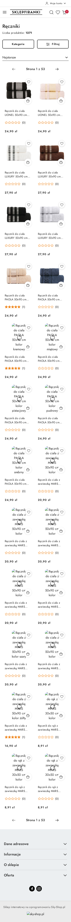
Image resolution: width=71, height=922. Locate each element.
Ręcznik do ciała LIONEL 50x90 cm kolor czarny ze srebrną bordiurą (16, 113)
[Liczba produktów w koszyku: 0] (64, 12)
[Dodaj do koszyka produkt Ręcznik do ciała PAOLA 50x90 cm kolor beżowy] (28, 285)
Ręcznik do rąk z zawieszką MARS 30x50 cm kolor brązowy (15, 789)
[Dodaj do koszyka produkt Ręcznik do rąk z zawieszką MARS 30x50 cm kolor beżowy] (61, 715)
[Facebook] (32, 888)
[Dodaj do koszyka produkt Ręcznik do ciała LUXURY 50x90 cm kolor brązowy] (61, 162)
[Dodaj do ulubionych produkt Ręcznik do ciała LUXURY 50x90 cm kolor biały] (29, 143)
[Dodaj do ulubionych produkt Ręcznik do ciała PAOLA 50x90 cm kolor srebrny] (29, 451)
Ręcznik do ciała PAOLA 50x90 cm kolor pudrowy (49, 420)
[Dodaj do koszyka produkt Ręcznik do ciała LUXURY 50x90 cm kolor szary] (61, 223)
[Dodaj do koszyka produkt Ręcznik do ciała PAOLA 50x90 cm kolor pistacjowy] (28, 407)
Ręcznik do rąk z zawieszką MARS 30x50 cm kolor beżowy (48, 728)
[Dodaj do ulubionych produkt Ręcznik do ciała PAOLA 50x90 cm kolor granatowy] (62, 266)
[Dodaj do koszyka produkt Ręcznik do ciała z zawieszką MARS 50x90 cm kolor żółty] (28, 715)
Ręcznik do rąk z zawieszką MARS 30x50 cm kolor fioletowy (48, 789)
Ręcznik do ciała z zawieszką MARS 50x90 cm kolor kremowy (16, 605)
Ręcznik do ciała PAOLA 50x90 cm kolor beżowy (15, 297)
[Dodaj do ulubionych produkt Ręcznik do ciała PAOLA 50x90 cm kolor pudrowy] (62, 389)
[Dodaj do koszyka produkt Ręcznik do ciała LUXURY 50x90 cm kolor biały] (28, 162)
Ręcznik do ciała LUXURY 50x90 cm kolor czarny (16, 236)
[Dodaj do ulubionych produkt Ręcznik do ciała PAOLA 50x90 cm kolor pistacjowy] (29, 389)
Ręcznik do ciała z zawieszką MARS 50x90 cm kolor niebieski (49, 605)
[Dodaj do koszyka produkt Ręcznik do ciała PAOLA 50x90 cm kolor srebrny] (28, 469)
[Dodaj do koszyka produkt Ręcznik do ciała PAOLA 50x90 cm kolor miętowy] (61, 346)
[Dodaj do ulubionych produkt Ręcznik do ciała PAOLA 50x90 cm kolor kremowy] (29, 328)
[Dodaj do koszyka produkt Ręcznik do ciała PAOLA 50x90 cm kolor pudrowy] (61, 407)
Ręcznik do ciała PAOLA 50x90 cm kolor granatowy (49, 297)
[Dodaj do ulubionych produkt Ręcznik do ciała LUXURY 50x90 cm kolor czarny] (29, 205)
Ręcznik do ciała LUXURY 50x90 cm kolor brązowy (49, 174)
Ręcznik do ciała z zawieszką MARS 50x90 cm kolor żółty (17, 728)
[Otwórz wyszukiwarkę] (51, 12)
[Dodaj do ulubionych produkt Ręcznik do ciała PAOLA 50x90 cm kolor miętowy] (62, 328)
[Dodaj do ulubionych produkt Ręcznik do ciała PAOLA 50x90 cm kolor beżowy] (29, 266)
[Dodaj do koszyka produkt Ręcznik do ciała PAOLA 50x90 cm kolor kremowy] (28, 346)
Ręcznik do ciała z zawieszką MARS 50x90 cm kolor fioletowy (49, 543)
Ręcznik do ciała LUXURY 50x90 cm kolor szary (49, 236)
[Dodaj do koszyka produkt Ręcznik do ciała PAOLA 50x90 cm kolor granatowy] (61, 285)
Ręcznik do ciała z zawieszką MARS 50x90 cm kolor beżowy (49, 482)
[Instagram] (39, 888)
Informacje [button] (12, 854)
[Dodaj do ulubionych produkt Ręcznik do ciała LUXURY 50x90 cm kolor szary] (62, 205)
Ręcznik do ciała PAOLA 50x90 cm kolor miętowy (49, 359)
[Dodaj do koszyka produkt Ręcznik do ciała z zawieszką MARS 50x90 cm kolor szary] (28, 653)
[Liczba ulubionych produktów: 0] (58, 12)
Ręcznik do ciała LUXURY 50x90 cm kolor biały (16, 174)
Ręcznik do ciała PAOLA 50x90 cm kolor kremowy (15, 359)
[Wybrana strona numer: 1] (35, 69)
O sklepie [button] (11, 864)
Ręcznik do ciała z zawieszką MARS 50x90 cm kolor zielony (49, 666)
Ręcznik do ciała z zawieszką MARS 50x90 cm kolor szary (18, 666)
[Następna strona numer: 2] (57, 69)
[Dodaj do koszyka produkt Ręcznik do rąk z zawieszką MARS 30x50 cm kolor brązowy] (28, 776)
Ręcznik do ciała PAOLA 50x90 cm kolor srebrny (15, 482)
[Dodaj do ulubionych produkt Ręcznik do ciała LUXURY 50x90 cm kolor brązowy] (62, 143)
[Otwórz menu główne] (4, 12)
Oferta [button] (9, 875)
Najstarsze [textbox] (9, 57)
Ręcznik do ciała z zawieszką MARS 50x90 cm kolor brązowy (16, 543)
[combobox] (35, 57)
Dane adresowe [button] (16, 843)
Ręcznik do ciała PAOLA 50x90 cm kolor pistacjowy (15, 420)
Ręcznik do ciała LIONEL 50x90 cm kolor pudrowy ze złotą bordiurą (51, 113)
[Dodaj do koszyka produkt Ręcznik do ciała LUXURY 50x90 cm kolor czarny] (28, 223)
